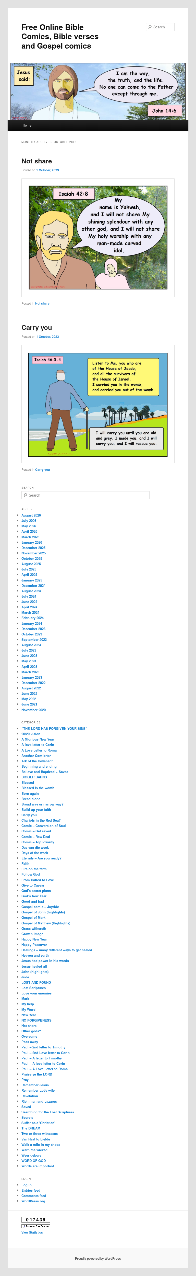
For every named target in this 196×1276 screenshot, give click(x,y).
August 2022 (31, 688)
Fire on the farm (34, 868)
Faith (25, 863)
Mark (25, 998)
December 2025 (33, 547)
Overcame (29, 1036)
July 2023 (28, 650)
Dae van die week (35, 847)
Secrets (27, 1117)
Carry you (36, 327)
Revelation (29, 1095)
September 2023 (34, 639)
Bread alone (30, 798)
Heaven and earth (35, 955)
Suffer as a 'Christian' (38, 1122)
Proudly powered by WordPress (98, 1258)
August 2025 (31, 563)
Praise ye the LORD (36, 1074)
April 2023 (29, 666)
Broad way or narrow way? (42, 804)
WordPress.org (33, 1201)
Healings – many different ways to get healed (56, 949)
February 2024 (32, 617)
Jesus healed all (34, 966)
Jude (25, 977)
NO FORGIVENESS (36, 1020)
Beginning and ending (39, 766)
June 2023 (29, 655)
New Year (28, 1014)
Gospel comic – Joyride (40, 906)
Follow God (30, 874)
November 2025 (33, 553)
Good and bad (32, 901)
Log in (26, 1184)
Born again (30, 793)
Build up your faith (36, 809)
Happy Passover (34, 944)
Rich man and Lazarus (39, 1101)
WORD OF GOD (33, 1160)
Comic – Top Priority (37, 842)
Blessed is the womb (37, 787)
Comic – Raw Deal (35, 836)
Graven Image (32, 933)
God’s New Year (33, 895)
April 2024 (29, 607)
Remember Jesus (35, 1084)
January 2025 (31, 580)
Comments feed (33, 1195)
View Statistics (32, 1232)
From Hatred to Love (37, 879)
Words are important (37, 1165)
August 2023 (31, 644)
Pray (25, 1079)
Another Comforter (36, 755)
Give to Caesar (32, 885)
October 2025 (31, 558)
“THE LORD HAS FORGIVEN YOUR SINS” (54, 728)
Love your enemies (36, 993)
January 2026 (31, 542)
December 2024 (33, 585)
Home (27, 125)
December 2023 (33, 628)
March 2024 (30, 612)
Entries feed (30, 1190)
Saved (26, 1106)
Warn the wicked (34, 1149)
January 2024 (31, 623)
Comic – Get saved (36, 831)
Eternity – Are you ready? (41, 858)
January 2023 (31, 677)
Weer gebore (31, 1155)
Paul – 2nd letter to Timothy (43, 1047)
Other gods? (31, 1030)
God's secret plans (36, 890)
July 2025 (28, 569)
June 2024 (29, 601)
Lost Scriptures (33, 987)
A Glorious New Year (37, 739)
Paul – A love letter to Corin (43, 1063)
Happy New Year (34, 939)
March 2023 (30, 671)
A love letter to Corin (37, 744)
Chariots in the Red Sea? (41, 820)
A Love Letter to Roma (39, 750)
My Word (28, 1009)
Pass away (29, 1041)
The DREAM (30, 1128)
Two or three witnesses (39, 1133)
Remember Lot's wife (38, 1090)
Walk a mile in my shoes (40, 1144)
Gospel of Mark (33, 917)
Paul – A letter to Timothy (41, 1058)
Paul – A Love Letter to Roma (44, 1068)
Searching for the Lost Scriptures (47, 1112)
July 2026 (28, 520)
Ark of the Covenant (37, 760)
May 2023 (28, 660)
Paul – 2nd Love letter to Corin (45, 1052)
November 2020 (33, 709)
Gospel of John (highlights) (43, 912)
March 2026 (30, 536)
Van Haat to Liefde (35, 1139)
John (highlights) (34, 971)
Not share (36, 160)
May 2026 (28, 525)
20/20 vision (30, 733)
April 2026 (29, 531)
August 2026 (31, 515)
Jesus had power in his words (45, 960)
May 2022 (28, 698)
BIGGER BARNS (34, 777)
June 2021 (29, 704)
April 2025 (29, 574)
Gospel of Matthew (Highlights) (45, 923)
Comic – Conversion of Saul (43, 825)
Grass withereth (33, 928)
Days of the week (34, 852)
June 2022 (29, 693)
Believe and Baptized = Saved (44, 771)
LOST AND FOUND (36, 982)
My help (27, 1003)
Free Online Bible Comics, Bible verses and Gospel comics (60, 36)
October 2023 (31, 634)
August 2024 (31, 590)
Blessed (27, 782)
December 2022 (33, 682)
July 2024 (28, 596)
